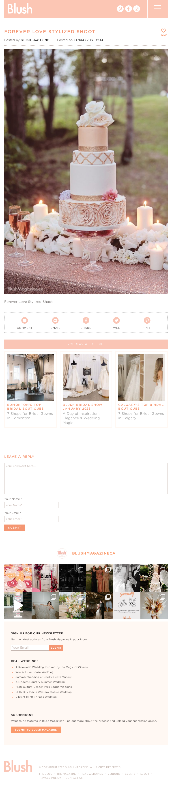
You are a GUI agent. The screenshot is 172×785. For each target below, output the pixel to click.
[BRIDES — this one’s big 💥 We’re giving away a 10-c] (72, 578)
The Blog (45, 773)
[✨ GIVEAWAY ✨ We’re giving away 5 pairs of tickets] (127, 605)
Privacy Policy (50, 777)
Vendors (114, 773)
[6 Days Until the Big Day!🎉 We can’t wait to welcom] (18, 605)
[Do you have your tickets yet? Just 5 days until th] (127, 578)
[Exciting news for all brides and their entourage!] (99, 578)
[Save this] (160, 56)
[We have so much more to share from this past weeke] (18, 578)
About (145, 773)
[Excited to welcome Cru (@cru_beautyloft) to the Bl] (45, 605)
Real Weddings (92, 773)
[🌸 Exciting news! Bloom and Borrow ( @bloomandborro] (72, 605)
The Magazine (67, 773)
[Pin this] (160, 66)
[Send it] (160, 76)
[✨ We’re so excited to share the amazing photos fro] (45, 578)
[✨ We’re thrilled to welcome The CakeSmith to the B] (154, 578)
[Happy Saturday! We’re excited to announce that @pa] (154, 605)
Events (130, 773)
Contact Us (74, 777)
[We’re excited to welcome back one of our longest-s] (99, 605)
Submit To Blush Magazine (36, 729)
